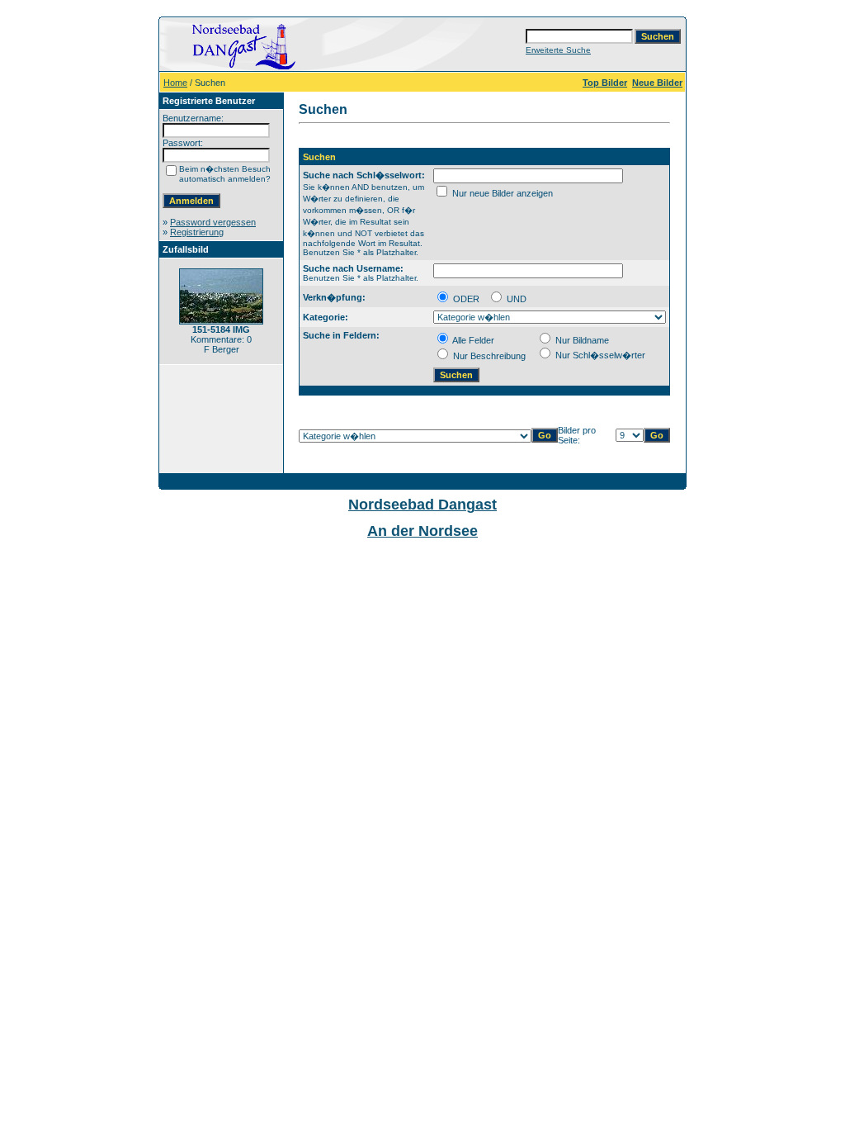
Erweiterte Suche (558, 50)
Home (175, 83)
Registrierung (197, 232)
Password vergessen (213, 222)
